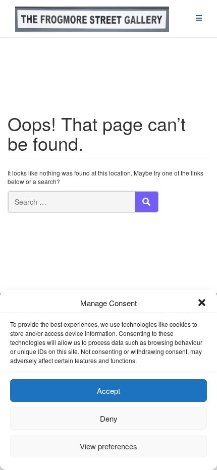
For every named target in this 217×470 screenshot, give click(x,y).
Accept (108, 390)
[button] (202, 303)
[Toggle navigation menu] (199, 18)
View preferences (108, 446)
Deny (109, 418)
